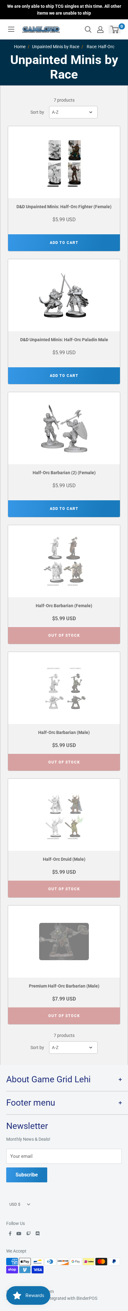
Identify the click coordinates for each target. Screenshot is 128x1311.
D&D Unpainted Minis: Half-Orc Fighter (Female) (64, 206)
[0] (115, 29)
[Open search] (88, 29)
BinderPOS (86, 1298)
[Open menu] (11, 29)
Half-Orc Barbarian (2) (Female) (64, 472)
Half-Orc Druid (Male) (64, 859)
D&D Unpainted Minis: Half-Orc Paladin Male (64, 339)
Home (19, 46)
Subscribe (27, 1175)
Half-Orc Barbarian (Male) (64, 732)
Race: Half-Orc (100, 46)
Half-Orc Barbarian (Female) (64, 605)
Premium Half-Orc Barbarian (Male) (64, 985)
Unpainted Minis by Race (55, 46)
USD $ (14, 1204)
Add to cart (64, 243)
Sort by (37, 112)
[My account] (100, 29)
